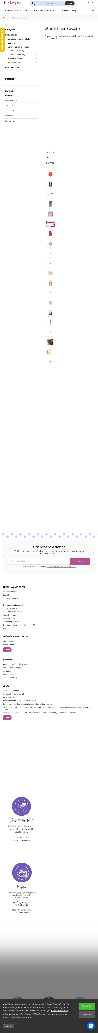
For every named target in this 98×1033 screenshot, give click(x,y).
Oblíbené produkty (10, 598)
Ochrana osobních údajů (13, 605)
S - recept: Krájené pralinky (14, 694)
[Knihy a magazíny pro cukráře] (49, 244)
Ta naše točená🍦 (10, 678)
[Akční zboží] (49, 174)
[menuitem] (16, 10)
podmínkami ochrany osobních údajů (61, 567)
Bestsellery (12, 43)
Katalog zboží (11, 35)
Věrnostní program (10, 615)
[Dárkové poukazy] (49, 224)
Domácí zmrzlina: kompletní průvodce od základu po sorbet (27, 704)
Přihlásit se (80, 561)
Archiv (7, 650)
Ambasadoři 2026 (10, 641)
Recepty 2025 (8, 645)
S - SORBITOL (8, 697)
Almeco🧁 (7, 671)
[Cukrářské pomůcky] (49, 194)
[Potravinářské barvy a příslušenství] (49, 322)
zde (30, 1017)
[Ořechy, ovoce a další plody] (49, 283)
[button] (91, 1026)
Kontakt (6, 595)
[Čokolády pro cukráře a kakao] (49, 184)
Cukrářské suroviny (16, 51)
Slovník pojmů (8, 628)
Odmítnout (86, 1014)
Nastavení (9, 1026)
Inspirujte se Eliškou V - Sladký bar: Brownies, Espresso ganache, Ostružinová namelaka (39, 713)
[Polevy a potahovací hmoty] (49, 313)
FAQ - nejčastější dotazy (13, 612)
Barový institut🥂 (10, 674)
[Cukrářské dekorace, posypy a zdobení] (49, 214)
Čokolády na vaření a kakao (20, 39)
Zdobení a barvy (15, 59)
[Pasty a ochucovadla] (49, 303)
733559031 (9, 110)
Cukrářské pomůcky (16, 55)
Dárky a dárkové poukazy (19, 47)
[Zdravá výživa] (49, 342)
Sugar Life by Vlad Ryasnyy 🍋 (16, 664)
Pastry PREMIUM (12, 67)
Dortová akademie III (11, 691)
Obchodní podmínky (11, 622)
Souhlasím (86, 1006)
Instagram (9, 121)
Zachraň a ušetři (15, 63)
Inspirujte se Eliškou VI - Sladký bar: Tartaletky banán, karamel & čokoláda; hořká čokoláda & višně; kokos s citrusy (47, 708)
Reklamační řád (9, 618)
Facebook (9, 116)
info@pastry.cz (11, 100)
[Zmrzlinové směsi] (49, 352)
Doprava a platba (10, 608)
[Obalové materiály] (49, 273)
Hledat (70, 3)
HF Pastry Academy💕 (12, 668)
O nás (5, 602)
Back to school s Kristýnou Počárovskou (19, 701)
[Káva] (49, 234)
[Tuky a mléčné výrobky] (49, 332)
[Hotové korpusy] (49, 253)
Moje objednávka (10, 592)
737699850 (9, 105)
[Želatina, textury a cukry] (49, 362)
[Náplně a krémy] (49, 263)
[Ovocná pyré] (49, 293)
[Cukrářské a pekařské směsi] (49, 204)
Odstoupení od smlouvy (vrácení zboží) (19, 625)
